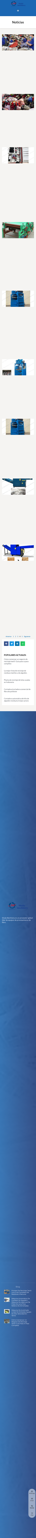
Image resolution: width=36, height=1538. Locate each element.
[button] (18, 10)
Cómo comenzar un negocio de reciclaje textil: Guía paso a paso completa (16, 661)
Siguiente (27, 636)
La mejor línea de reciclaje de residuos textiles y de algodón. (15, 672)
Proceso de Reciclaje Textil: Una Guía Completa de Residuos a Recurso (22, 1292)
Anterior (9, 636)
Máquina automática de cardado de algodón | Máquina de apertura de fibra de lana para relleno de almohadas (21, 1302)
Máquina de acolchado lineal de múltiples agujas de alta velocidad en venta (21, 1313)
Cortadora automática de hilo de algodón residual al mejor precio (16, 699)
